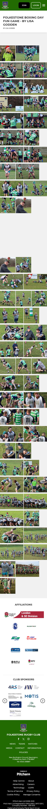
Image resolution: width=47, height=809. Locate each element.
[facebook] (18, 739)
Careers (30, 784)
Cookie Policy (13, 794)
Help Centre (19, 781)
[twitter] (23, 739)
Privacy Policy (33, 791)
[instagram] (28, 739)
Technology (18, 788)
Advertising (18, 784)
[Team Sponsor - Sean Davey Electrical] (15, 713)
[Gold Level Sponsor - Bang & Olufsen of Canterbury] (15, 696)
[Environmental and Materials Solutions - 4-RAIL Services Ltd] (15, 687)
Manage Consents (31, 794)
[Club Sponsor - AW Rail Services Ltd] (31, 687)
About (31, 781)
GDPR (31, 788)
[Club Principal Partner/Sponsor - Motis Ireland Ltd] (31, 696)
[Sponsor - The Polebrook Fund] (31, 705)
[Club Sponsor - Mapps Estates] (15, 705)
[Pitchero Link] (23, 775)
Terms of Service (15, 791)
